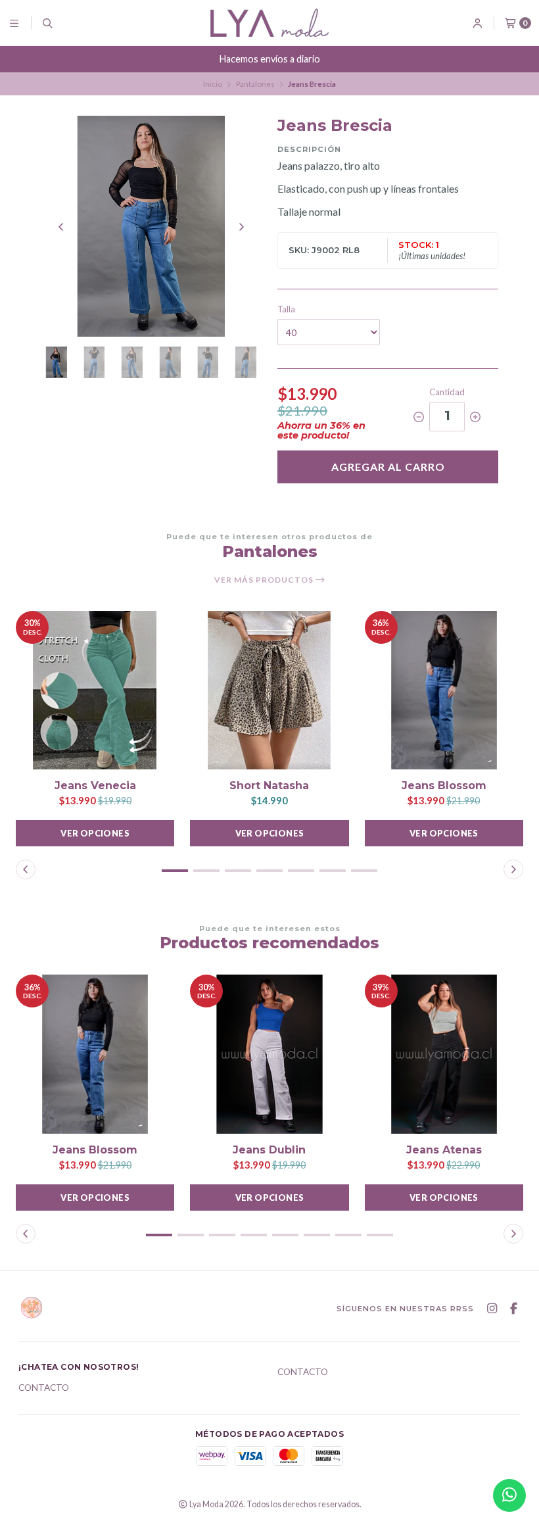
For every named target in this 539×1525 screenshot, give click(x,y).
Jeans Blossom (444, 785)
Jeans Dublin (269, 1150)
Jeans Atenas (444, 1150)
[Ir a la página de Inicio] (269, 23)
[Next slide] (241, 227)
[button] (175, 870)
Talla (286, 309)
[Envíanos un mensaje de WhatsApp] (509, 1495)
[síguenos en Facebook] (513, 1309)
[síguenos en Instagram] (491, 1309)
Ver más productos (265, 580)
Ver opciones (94, 833)
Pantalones (255, 84)
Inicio (212, 84)
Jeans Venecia (95, 785)
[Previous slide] (61, 227)
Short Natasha (269, 785)
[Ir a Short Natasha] (269, 690)
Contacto (43, 1388)
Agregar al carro (388, 466)
